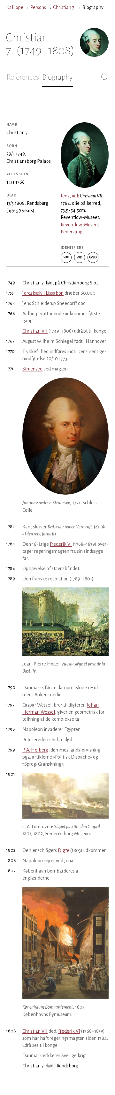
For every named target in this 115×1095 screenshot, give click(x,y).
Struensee (32, 368)
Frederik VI (61, 544)
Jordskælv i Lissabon (43, 293)
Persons (38, 7)
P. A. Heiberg (35, 749)
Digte (63, 850)
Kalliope (14, 7)
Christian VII (35, 331)
